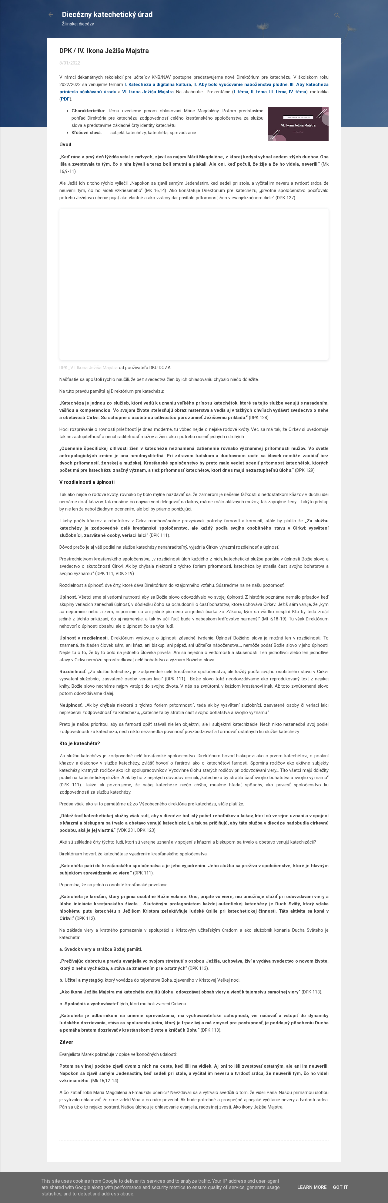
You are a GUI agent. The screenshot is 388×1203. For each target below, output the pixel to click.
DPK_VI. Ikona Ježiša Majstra (88, 367)
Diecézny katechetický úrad (107, 14)
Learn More (312, 1187)
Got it (340, 1187)
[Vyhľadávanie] (337, 16)
